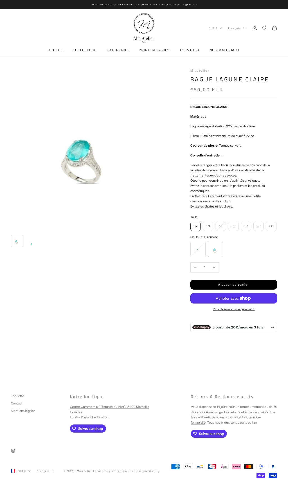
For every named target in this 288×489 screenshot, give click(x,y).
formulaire (198, 422)
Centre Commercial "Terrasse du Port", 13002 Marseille (109, 407)
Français (234, 28)
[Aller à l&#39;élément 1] (17, 241)
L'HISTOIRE (190, 49)
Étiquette (17, 396)
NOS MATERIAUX (225, 49)
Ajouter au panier (233, 284)
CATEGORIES (118, 49)
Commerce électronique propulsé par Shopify (126, 471)
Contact (16, 403)
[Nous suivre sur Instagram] (13, 451)
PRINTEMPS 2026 (155, 49)
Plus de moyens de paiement (234, 309)
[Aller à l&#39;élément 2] (31, 244)
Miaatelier (199, 70)
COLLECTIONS (85, 49)
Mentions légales (23, 411)
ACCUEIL (56, 49)
